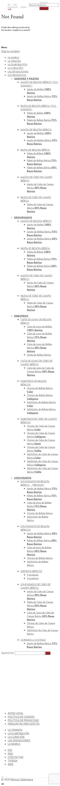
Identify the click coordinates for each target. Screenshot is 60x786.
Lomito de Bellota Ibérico (39, 354)
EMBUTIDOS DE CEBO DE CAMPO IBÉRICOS (38, 420)
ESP (9, 4)
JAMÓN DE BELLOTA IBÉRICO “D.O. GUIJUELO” (39, 83)
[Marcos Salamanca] (45, 34)
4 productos (33, 578)
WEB (9, 9)
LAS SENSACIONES (19, 740)
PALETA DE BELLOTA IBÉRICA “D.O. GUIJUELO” (38, 107)
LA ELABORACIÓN (18, 733)
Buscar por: (44, 2)
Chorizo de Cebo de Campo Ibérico (41, 427)
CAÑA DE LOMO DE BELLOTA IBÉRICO (36, 321)
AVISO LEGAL (15, 713)
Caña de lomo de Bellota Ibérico (39, 506)
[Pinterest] (2, 776)
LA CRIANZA (15, 730)
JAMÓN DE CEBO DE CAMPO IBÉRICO (36, 178)
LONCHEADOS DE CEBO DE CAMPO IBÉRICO (35, 586)
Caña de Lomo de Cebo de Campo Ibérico (40, 371)
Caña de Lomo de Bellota (39, 328)
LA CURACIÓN (16, 737)
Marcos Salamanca (22, 779)
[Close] (2, 783)
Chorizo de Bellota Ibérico (40, 389)
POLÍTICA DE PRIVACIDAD (23, 720)
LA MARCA (14, 744)
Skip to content (10, 51)
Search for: (7, 653)
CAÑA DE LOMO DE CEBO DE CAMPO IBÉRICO (36, 362)
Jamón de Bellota (39, 91)
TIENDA (23, 7)
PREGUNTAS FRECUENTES (24, 724)
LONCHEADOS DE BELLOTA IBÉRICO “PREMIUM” (34, 483)
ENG (15, 4)
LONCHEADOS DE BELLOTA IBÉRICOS (34, 528)
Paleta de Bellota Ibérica (42, 121)
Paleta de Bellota (39, 114)
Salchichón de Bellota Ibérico (41, 404)
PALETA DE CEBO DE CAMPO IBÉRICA (35, 199)
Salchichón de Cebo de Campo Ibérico (42, 455)
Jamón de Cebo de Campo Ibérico (40, 187)
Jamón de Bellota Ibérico (42, 98)
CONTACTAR (12, 7)
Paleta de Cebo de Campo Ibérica (40, 208)
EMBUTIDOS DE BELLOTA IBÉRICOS (33, 382)
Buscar (44, 8)
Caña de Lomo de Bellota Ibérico (39, 337)
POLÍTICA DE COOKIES (21, 716)
